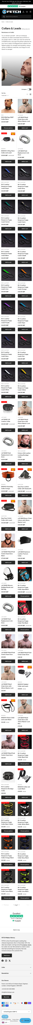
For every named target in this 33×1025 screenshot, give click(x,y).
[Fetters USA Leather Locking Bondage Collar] (25, 442)
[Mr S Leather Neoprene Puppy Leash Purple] (8, 307)
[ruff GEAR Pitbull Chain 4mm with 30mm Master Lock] (25, 977)
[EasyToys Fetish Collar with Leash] (8, 507)
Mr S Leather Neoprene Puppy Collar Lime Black (23, 889)
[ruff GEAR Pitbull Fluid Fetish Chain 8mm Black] (8, 540)
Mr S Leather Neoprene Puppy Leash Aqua (23, 321)
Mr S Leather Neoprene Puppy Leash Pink (23, 354)
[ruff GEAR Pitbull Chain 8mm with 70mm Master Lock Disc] (25, 706)
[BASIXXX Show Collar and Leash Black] (8, 706)
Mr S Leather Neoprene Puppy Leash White (6, 388)
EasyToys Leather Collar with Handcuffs (24, 487)
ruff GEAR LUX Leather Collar (5, 420)
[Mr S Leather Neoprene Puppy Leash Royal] (8, 173)
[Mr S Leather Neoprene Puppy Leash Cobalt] (25, 240)
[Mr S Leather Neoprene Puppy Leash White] (8, 375)
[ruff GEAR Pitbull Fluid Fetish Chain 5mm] (8, 641)
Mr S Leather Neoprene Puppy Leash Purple (6, 320)
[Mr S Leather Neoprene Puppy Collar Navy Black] (25, 842)
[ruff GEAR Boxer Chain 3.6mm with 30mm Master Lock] (8, 943)
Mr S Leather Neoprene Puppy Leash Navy (6, 354)
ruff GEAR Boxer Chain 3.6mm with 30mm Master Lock (7, 956)
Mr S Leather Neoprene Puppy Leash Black (6, 253)
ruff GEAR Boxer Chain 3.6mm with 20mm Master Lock (25, 520)
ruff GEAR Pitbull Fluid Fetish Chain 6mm (24, 653)
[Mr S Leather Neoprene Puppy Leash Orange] (25, 274)
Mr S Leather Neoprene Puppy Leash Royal (6, 186)
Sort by (4, 93)
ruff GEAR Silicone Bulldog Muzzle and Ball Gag (7, 587)
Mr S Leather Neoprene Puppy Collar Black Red (23, 755)
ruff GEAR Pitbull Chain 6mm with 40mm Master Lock (24, 119)
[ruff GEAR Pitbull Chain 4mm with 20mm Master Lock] (8, 673)
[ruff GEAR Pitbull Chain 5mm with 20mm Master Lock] (8, 977)
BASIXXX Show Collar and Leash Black (7, 718)
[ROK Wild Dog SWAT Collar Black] (8, 106)
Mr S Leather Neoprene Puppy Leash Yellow (23, 388)
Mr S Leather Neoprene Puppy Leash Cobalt (23, 253)
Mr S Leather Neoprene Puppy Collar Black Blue (23, 923)
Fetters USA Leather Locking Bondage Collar (24, 455)
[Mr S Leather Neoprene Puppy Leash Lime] (8, 274)
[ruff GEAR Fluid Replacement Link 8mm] (8, 608)
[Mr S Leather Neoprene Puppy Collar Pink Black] (25, 608)
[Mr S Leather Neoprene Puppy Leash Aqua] (25, 307)
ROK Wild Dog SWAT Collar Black (7, 118)
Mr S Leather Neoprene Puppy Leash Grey (23, 186)
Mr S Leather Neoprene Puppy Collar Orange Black (7, 856)
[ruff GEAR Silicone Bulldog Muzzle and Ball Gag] (8, 574)
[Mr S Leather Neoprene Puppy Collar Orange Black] (8, 842)
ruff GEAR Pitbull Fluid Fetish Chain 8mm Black (8, 554)
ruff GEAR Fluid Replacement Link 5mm (23, 153)
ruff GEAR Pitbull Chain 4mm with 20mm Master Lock (7, 686)
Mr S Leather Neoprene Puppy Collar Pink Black (23, 621)
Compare (24, 89)
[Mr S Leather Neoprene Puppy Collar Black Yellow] (8, 809)
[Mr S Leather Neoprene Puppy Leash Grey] (25, 173)
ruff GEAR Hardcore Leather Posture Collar (24, 554)
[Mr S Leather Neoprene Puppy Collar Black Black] (8, 910)
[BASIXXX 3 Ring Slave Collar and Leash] (8, 140)
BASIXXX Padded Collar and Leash (23, 685)
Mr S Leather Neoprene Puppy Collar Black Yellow (7, 822)
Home (3, 22)
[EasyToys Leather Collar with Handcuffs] (25, 475)
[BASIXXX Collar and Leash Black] (25, 775)
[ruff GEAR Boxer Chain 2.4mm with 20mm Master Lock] (25, 943)
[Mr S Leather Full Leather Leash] (25, 1010)
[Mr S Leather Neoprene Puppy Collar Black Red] (25, 742)
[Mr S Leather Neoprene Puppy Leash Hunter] (8, 207)
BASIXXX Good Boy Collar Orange (7, 487)
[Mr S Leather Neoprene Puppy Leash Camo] (25, 207)
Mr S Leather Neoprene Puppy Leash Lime (6, 287)
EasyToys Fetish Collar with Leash (6, 519)
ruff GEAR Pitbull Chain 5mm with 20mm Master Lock (7, 990)
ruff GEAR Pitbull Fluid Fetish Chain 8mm (8, 754)
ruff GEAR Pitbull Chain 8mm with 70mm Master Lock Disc (24, 720)
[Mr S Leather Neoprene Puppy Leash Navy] (8, 341)
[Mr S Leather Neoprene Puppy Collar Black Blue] (25, 910)
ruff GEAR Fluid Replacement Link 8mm (7, 621)
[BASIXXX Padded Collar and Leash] (25, 673)
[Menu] (30, 11)
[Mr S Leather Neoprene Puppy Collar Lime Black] (25, 876)
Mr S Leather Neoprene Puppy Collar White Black (23, 822)
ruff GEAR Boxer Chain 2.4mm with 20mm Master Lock (25, 956)
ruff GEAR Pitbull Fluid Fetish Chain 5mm (8, 653)
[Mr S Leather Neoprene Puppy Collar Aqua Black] (25, 574)
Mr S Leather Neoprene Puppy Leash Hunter (6, 220)
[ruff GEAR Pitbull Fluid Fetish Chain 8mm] (8, 742)
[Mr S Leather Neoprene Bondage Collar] (8, 775)
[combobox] (16, 16)
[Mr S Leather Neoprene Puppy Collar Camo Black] (8, 876)
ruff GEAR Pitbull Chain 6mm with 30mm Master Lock (24, 421)
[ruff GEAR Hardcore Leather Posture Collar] (25, 540)
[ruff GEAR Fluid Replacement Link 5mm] (25, 140)
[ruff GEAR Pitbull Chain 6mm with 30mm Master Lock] (25, 408)
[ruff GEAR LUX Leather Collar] (8, 408)
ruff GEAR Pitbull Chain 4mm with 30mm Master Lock (24, 990)
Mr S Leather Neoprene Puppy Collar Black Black (6, 923)
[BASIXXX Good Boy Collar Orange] (8, 475)
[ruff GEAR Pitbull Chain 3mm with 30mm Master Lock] (8, 1010)
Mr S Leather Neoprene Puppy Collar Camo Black (7, 889)
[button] (27, 11)
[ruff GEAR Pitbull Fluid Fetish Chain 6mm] (25, 641)
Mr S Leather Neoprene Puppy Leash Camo (23, 220)
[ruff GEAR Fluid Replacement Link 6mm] (8, 442)
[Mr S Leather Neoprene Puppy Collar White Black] (25, 809)
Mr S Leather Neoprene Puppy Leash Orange (23, 287)
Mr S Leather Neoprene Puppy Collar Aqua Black (23, 587)
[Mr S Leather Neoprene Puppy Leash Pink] (25, 341)
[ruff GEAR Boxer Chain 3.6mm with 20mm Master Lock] (25, 507)
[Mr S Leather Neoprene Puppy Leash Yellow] (25, 375)
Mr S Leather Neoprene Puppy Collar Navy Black (23, 856)
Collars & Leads (9, 22)
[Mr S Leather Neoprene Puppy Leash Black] (8, 240)
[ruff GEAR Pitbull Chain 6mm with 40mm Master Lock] (25, 106)
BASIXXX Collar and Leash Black (24, 788)
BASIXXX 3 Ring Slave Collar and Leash (8, 152)
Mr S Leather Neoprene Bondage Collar (7, 789)
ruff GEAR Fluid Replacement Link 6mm (7, 455)
